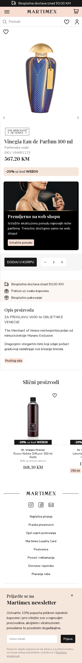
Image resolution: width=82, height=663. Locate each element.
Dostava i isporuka (41, 566)
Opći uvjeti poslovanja (41, 533)
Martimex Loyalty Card (41, 541)
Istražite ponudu (21, 243)
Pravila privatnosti (41, 525)
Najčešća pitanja (41, 517)
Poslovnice (41, 549)
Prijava (68, 639)
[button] (4, 117)
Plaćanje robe (41, 574)
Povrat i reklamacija (41, 558)
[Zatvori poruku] (72, 595)
